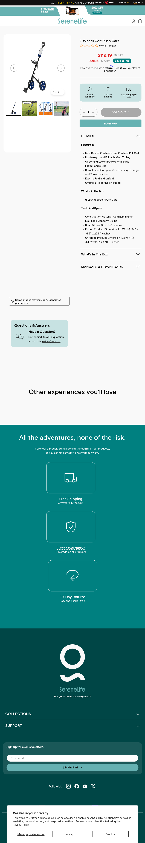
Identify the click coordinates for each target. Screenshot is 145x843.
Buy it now (110, 123)
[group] (72, 10)
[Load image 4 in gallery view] (61, 108)
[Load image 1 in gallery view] (13, 108)
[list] (37, 68)
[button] (140, 21)
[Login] (134, 21)
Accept (71, 834)
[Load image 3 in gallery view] (45, 108)
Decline (110, 834)
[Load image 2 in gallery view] (29, 108)
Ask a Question (51, 341)
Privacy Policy (21, 824)
